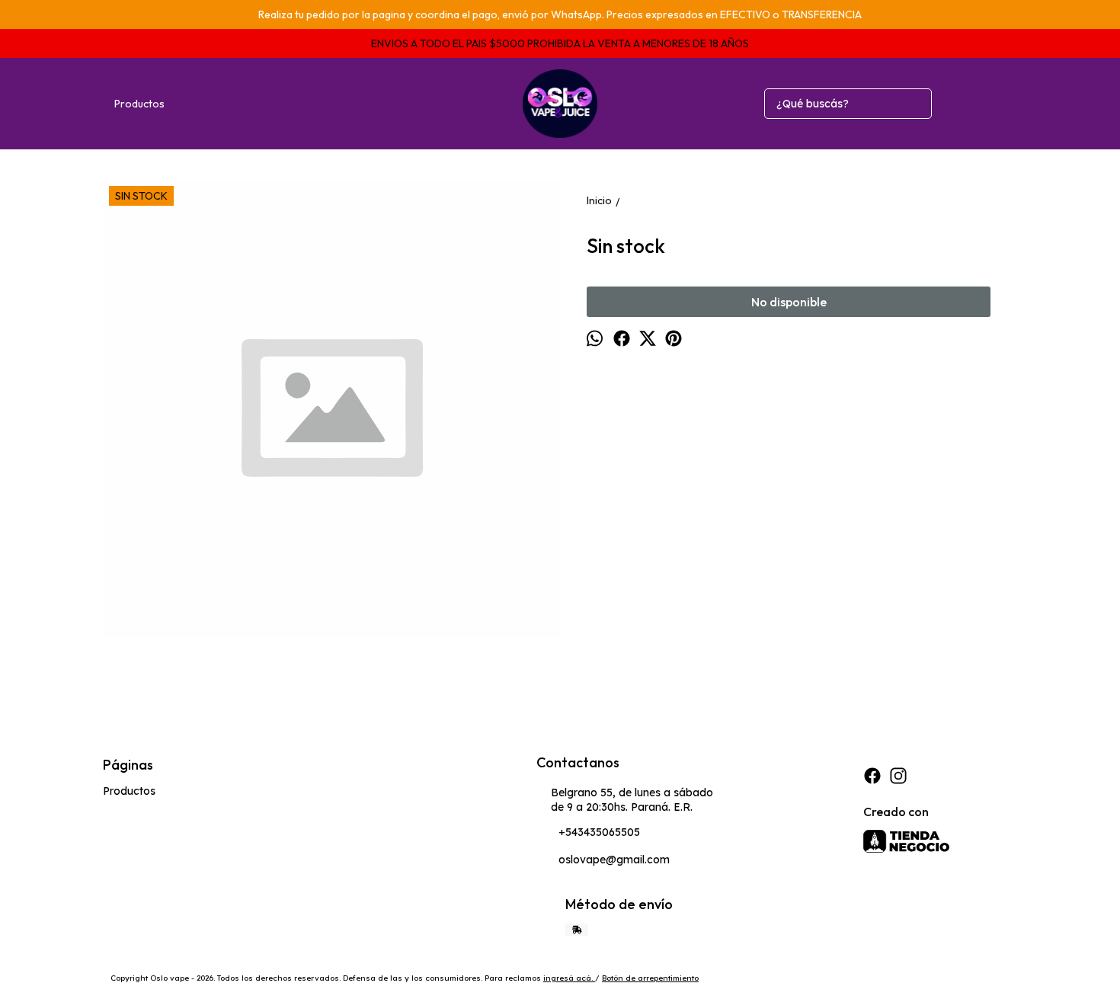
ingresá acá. (569, 978)
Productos (139, 103)
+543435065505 (599, 832)
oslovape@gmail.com (614, 859)
